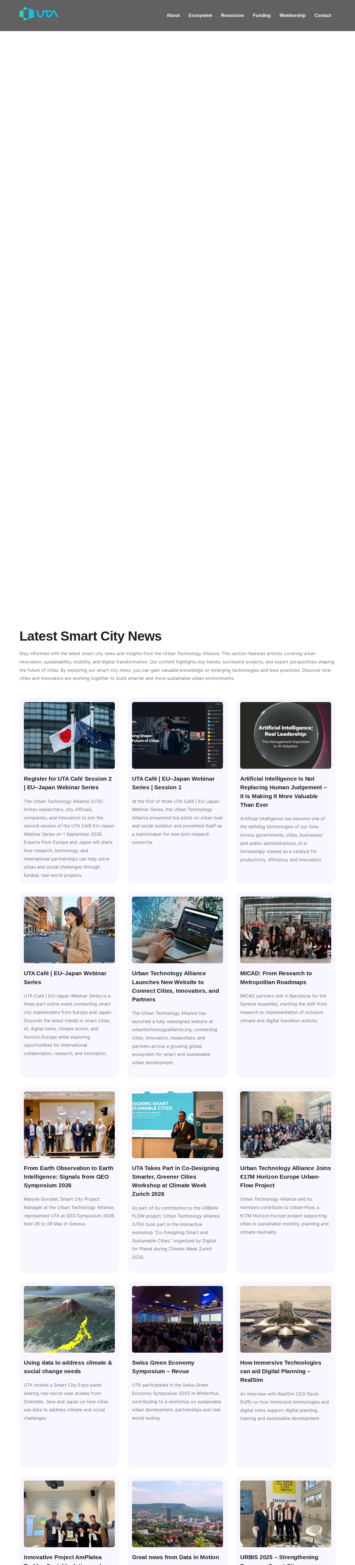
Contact (323, 15)
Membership (293, 15)
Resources (232, 15)
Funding (262, 15)
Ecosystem (200, 15)
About (173, 15)
